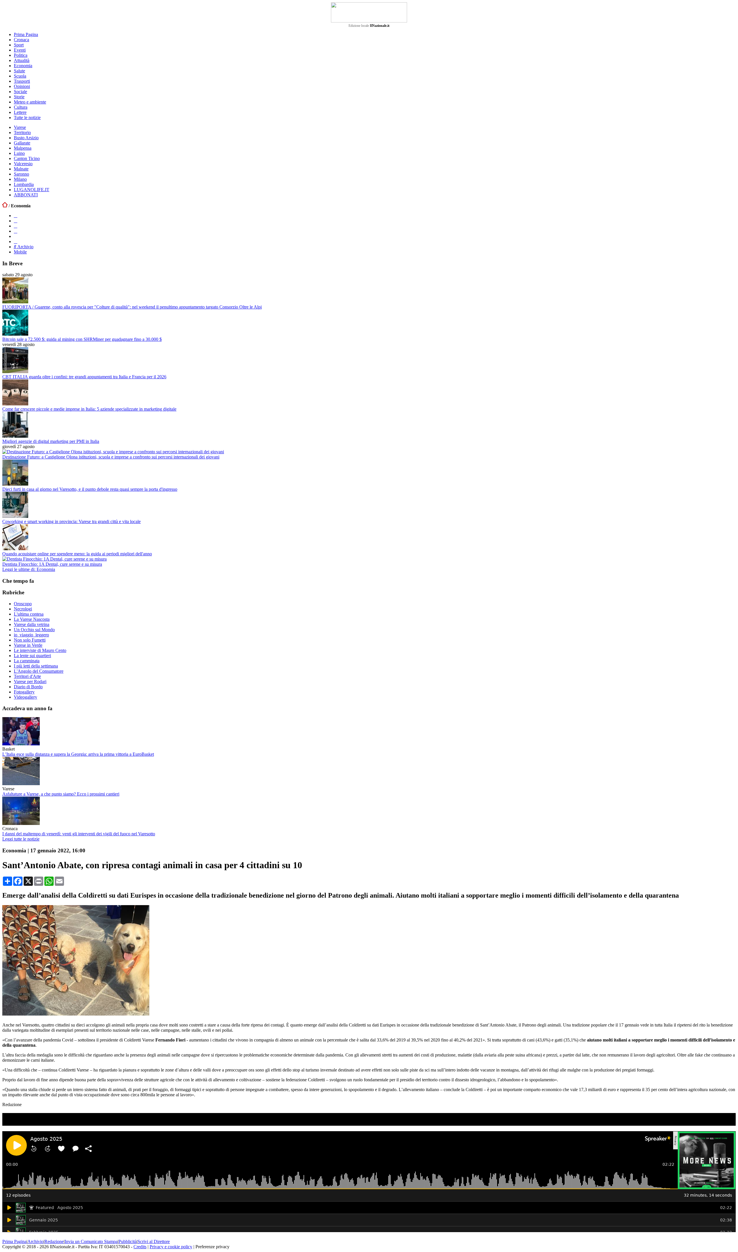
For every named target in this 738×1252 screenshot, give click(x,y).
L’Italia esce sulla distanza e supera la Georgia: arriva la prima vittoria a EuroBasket (78, 754)
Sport (19, 44)
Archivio (24, 246)
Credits (139, 1246)
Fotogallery (24, 691)
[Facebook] (15, 215)
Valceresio (23, 163)
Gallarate (22, 142)
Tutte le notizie (27, 117)
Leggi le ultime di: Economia (28, 569)
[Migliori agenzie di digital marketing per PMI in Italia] (15, 436)
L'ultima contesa (29, 614)
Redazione (54, 1241)
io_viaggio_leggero (31, 634)
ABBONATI (26, 194)
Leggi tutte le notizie (20, 838)
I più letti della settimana (36, 665)
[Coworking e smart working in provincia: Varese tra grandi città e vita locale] (15, 516)
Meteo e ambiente (30, 101)
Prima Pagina (26, 34)
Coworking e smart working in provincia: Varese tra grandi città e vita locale (71, 521)
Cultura (20, 107)
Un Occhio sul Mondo (34, 629)
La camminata (26, 660)
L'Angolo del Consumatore (38, 671)
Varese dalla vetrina (31, 624)
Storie (19, 96)
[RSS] (15, 231)
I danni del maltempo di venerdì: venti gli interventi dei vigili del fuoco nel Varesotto (78, 833)
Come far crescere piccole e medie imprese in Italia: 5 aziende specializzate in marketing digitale (89, 409)
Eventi (20, 50)
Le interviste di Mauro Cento (40, 650)
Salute (19, 70)
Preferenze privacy (212, 1246)
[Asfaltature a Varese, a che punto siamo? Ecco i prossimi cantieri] (21, 783)
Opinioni (22, 86)
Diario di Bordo (28, 686)
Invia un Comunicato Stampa (91, 1241)
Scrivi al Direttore (154, 1241)
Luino (19, 153)
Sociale (20, 91)
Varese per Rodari (30, 681)
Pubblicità (127, 1241)
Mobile (20, 251)
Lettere (20, 112)
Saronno (21, 174)
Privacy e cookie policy (171, 1246)
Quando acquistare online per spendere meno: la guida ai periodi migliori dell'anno (77, 553)
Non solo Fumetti (30, 640)
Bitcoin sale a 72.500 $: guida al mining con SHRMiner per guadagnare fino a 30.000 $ (82, 339)
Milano (20, 179)
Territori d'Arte (27, 676)
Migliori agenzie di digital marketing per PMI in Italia (50, 441)
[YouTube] (15, 225)
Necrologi (23, 608)
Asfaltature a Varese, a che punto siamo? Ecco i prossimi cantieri (60, 794)
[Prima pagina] (4, 205)
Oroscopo (23, 603)
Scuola (20, 76)
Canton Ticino (27, 158)
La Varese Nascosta (32, 619)
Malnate (21, 168)
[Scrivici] (15, 241)
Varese (20, 127)
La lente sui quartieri (32, 655)
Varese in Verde (28, 645)
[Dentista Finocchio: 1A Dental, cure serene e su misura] (54, 559)
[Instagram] (15, 220)
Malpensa (22, 148)
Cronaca (21, 39)
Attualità (21, 60)
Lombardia (24, 184)
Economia (23, 65)
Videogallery (25, 697)
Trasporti (22, 81)
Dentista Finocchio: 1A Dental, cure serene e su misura (52, 564)
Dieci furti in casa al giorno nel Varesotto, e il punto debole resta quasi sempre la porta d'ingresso (89, 489)
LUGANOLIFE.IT (31, 189)
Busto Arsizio (26, 137)
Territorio (22, 132)
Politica (20, 55)
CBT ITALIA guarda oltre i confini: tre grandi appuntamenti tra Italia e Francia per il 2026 (84, 376)
